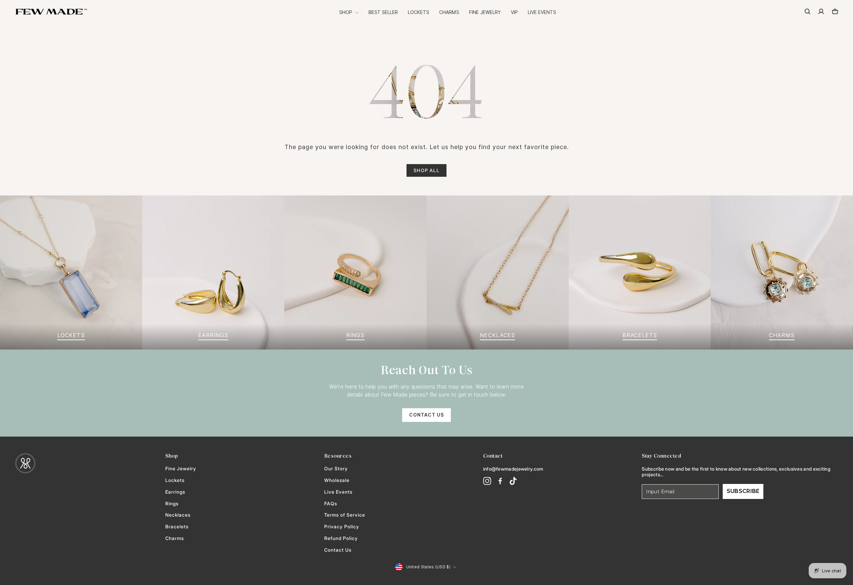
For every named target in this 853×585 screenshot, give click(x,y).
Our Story (336, 468)
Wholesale (337, 480)
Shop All (426, 170)
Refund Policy (341, 538)
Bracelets (177, 526)
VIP (514, 12)
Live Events (542, 12)
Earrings (175, 492)
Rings (172, 503)
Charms (449, 12)
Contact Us (426, 415)
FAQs (330, 503)
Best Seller (383, 12)
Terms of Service (344, 515)
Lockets (418, 12)
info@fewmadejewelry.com (513, 469)
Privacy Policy (341, 526)
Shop (346, 12)
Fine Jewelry (485, 12)
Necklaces (178, 515)
